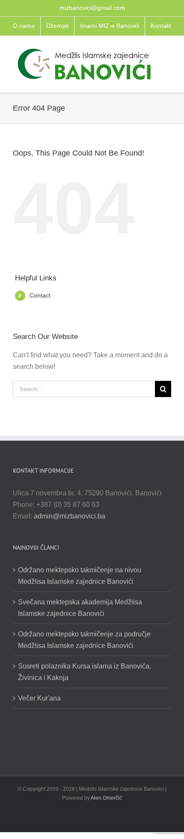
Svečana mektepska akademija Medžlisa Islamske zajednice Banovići (80, 607)
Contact (40, 295)
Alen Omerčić (106, 798)
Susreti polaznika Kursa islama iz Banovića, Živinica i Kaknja (84, 671)
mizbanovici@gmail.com (92, 7)
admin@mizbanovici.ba (69, 516)
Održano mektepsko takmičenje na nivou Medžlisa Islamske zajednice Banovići (79, 575)
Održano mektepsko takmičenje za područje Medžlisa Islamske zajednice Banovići (84, 639)
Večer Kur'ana (39, 698)
